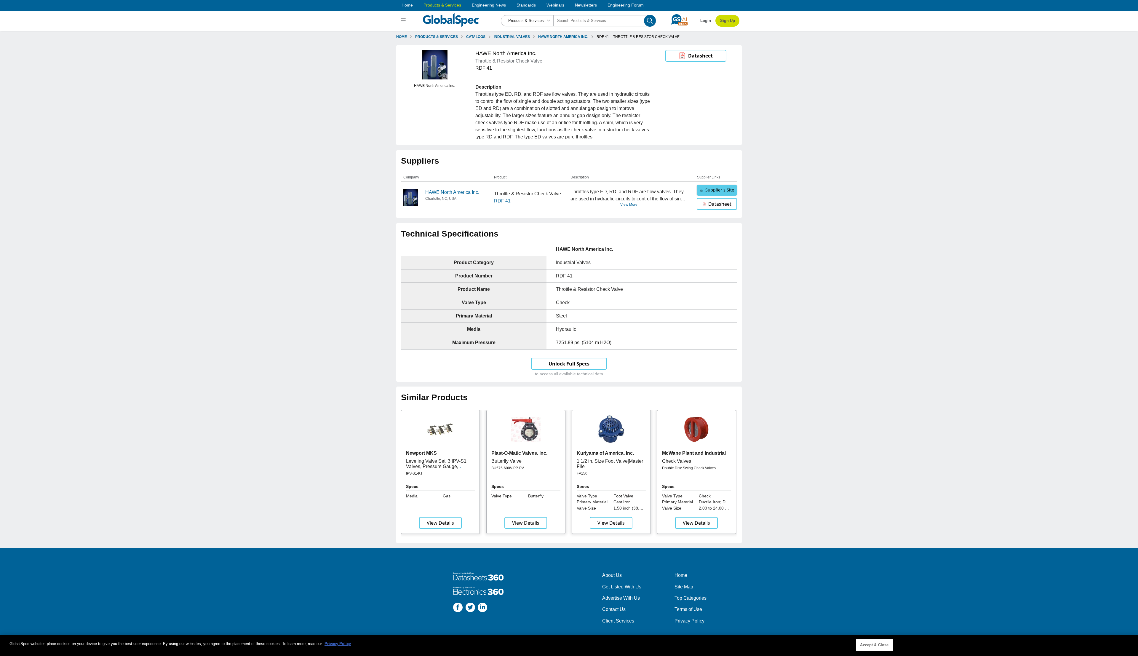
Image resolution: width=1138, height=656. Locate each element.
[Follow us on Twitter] (470, 608)
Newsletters (586, 5)
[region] (569, 645)
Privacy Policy (689, 620)
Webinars (555, 5)
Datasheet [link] (700, 55)
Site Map (684, 586)
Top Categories (691, 598)
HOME (401, 37)
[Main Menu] (404, 20)
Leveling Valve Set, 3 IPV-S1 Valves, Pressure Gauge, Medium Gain (436, 467)
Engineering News (489, 5)
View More (628, 204)
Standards (526, 5)
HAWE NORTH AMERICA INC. (563, 37)
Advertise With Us (621, 598)
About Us (612, 575)
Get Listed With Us (621, 586)
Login (705, 20)
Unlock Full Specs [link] (569, 363)
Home (407, 5)
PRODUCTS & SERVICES (436, 37)
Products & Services (442, 5)
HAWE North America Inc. (452, 192)
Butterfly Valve (506, 461)
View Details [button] (440, 523)
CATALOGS (475, 37)
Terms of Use (688, 609)
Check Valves (676, 461)
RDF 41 (502, 200)
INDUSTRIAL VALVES (512, 37)
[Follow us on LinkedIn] (482, 608)
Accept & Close (874, 645)
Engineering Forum (626, 5)
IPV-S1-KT (414, 473)
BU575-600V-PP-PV (507, 468)
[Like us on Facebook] (458, 608)
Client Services (618, 620)
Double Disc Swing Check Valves (689, 468)
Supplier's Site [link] (719, 190)
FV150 (582, 473)
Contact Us (614, 609)
